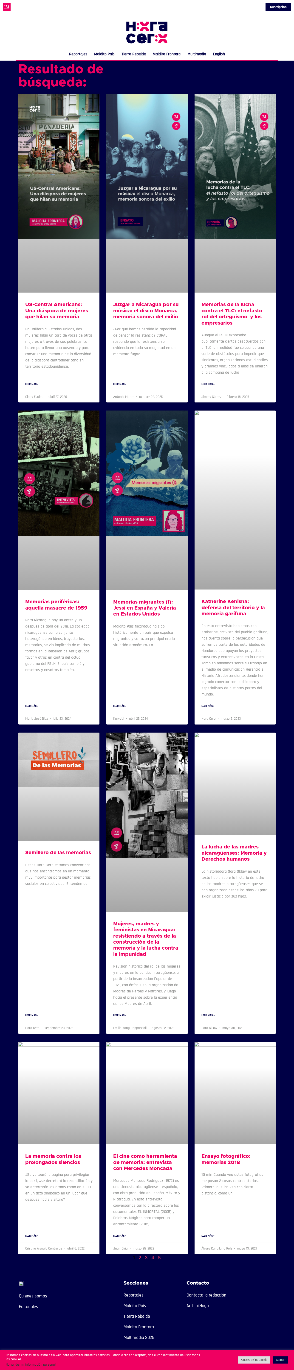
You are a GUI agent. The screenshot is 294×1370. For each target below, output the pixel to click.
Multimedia (196, 54)
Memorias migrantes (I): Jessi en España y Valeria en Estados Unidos (144, 608)
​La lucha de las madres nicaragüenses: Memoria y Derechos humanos (234, 853)
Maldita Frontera (167, 54)
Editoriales (28, 1307)
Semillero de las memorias (58, 852)
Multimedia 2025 (139, 1338)
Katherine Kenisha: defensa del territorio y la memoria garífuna (233, 607)
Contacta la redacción (206, 1295)
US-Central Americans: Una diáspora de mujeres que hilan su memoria (56, 311)
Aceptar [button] (281, 1360)
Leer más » (31, 384)
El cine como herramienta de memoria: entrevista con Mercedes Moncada (145, 1162)
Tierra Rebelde (134, 54)
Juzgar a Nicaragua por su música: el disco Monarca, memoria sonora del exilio (146, 311)
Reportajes (78, 54)
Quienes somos (33, 1296)
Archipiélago (198, 1306)
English (219, 54)
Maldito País (104, 54)
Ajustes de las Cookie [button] (254, 1360)
